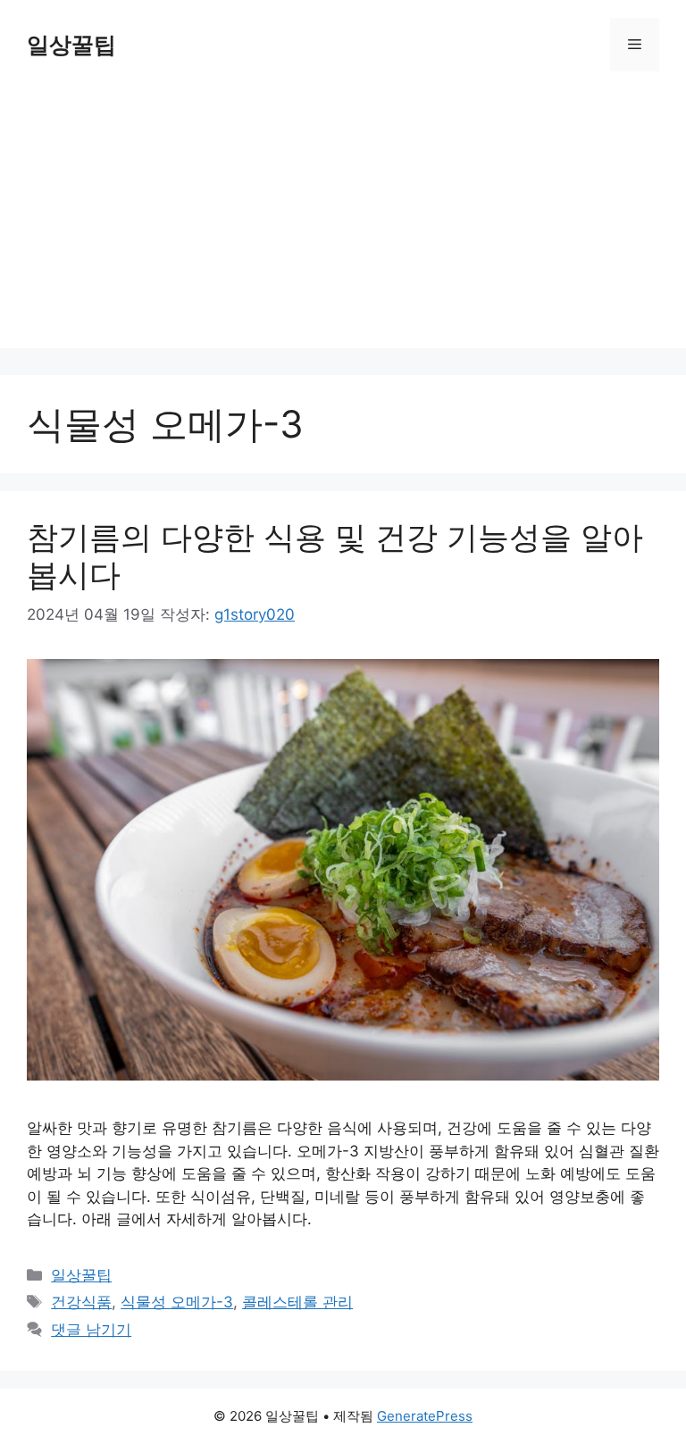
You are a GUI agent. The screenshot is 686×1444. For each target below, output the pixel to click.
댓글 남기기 (91, 1330)
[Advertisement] (343, 223)
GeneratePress (425, 1415)
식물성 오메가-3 (177, 1302)
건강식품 (81, 1302)
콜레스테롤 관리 (297, 1302)
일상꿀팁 (71, 44)
